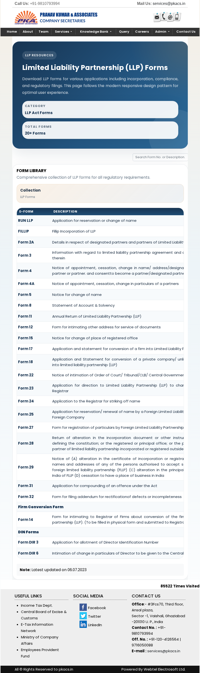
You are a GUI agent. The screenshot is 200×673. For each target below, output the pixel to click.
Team (44, 31)
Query (124, 31)
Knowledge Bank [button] (94, 31)
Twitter (94, 616)
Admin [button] (161, 31)
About (28, 31)
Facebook (97, 607)
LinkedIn (95, 624)
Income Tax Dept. (37, 605)
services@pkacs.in (169, 3)
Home (12, 31)
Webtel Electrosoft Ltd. (164, 669)
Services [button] (62, 31)
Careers (142, 31)
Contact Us (185, 31)
